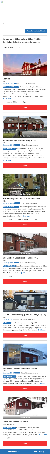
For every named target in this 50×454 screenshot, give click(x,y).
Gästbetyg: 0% (8, 319)
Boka (25, 107)
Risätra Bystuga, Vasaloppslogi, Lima (19, 140)
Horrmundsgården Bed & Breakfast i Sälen (21, 199)
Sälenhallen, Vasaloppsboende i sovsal (20, 368)
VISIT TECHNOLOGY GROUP (15, 449)
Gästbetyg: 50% (8, 83)
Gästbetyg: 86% (8, 262)
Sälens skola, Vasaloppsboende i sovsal (20, 258)
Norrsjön (6, 79)
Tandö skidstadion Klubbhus (15, 422)
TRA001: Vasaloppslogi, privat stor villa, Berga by (24, 315)
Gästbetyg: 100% (8, 145)
